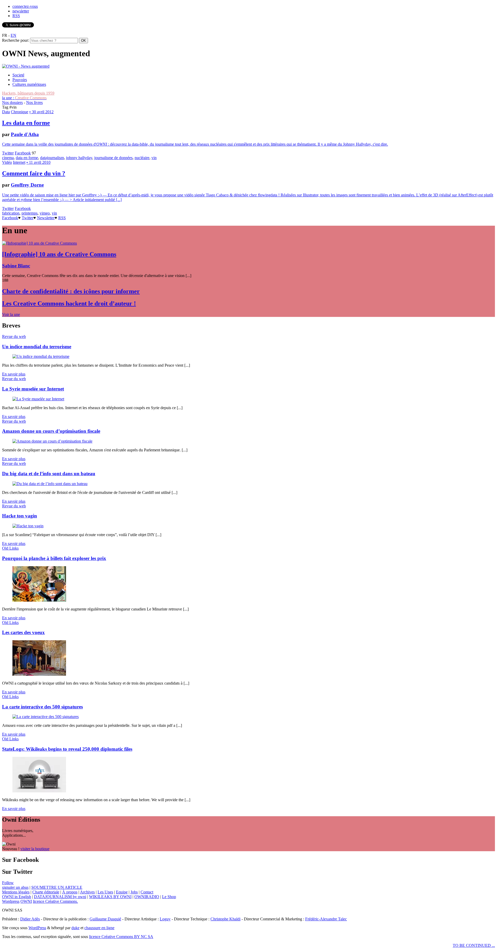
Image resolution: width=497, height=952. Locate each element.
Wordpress (10, 901)
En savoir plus (13, 374)
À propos (69, 892)
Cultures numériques (29, 84)
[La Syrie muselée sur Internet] (38, 399)
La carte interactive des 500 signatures (42, 706)
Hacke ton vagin (19, 515)
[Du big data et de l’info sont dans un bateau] (49, 483)
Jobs (134, 892)
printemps (29, 213)
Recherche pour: (15, 40)
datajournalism (52, 157)
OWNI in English (16, 896)
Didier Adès (30, 919)
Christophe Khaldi (225, 919)
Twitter (8, 153)
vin (154, 157)
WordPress (37, 928)
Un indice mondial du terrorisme (36, 346)
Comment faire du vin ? (33, 173)
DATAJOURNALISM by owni (60, 896)
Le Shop (169, 896)
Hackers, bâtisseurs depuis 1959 (28, 93)
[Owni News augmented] (25, 66)
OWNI (26, 901)
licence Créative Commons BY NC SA (121, 936)
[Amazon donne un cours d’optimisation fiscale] (52, 441)
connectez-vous (25, 6)
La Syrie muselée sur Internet (33, 389)
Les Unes (105, 892)
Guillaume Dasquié (105, 919)
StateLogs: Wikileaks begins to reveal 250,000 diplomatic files (67, 749)
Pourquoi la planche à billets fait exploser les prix (54, 558)
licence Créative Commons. (55, 901)
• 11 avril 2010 (38, 162)
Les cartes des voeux (23, 632)
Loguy (165, 919)
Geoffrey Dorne (27, 185)
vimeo (45, 213)
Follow (8, 882)
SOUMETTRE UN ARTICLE (56, 887)
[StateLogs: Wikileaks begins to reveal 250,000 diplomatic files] (39, 791)
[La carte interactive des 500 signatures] (45, 716)
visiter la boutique (34, 849)
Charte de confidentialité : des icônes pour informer (71, 291)
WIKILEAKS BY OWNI (110, 896)
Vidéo (7, 162)
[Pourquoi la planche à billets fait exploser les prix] (39, 600)
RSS (16, 15)
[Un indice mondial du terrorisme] (40, 356)
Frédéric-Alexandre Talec (326, 919)
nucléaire (142, 157)
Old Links (10, 548)
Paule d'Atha (25, 134)
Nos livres (34, 102)
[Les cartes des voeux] (39, 674)
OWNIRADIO (146, 896)
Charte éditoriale (45, 892)
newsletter (20, 11)
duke (75, 928)
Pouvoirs (19, 79)
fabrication (10, 213)
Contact (147, 892)
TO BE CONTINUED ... (474, 945)
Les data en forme (26, 122)
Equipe (122, 892)
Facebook (23, 153)
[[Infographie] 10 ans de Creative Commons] (39, 243)
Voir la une (11, 314)
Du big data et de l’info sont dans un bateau (48, 473)
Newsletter (46, 218)
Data (6, 112)
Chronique (19, 112)
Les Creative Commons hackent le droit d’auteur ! (69, 303)
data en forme (27, 157)
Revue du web (14, 336)
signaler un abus (15, 887)
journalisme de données (113, 157)
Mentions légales (16, 892)
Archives (87, 892)
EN (13, 35)
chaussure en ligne (99, 928)
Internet (19, 162)
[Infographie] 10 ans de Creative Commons (59, 254)
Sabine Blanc (16, 265)
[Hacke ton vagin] (27, 526)
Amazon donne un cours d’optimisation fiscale (51, 431)
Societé (18, 75)
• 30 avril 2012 (41, 112)
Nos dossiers (12, 102)
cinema (8, 157)
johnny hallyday (79, 157)
